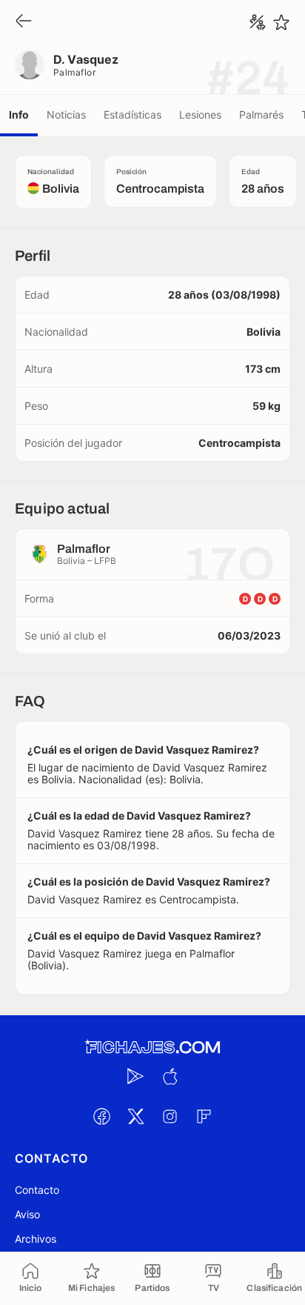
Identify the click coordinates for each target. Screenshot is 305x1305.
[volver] (24, 22)
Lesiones (200, 114)
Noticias (66, 114)
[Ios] (169, 1076)
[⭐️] (281, 22)
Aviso (27, 1214)
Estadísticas (132, 114)
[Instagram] (169, 1116)
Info (19, 114)
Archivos (35, 1238)
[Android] (135, 1076)
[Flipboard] (203, 1116)
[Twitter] (135, 1116)
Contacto (37, 1189)
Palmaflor (74, 72)
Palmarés (261, 114)
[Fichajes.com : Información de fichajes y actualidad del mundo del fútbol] (152, 1047)
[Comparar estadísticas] (258, 22)
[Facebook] (101, 1116)
